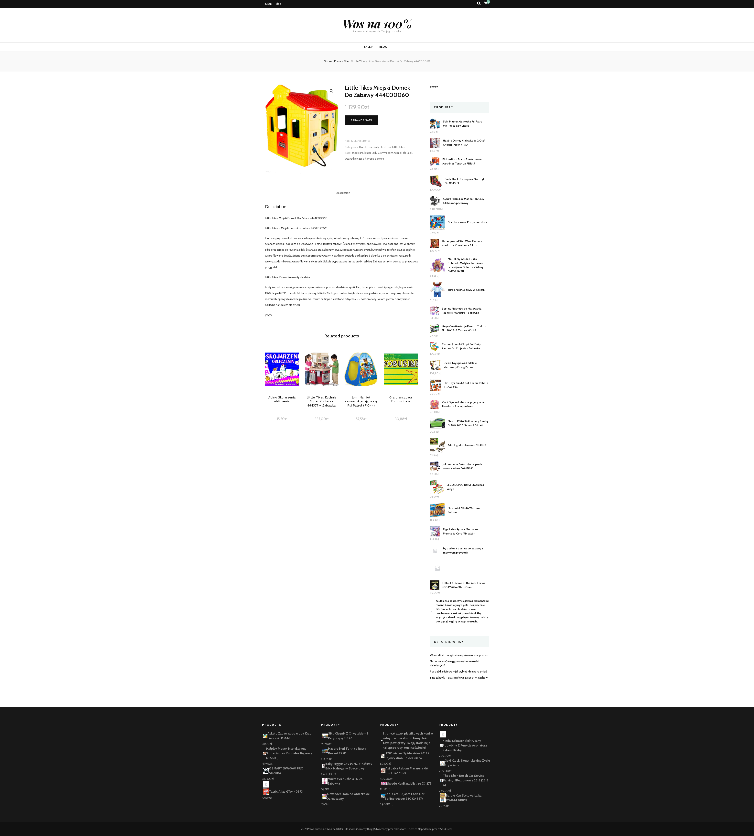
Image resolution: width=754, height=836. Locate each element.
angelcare (357, 152)
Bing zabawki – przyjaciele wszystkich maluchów (459, 677)
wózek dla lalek (403, 152)
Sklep (268, 3)
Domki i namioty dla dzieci (375, 147)
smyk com (386, 152)
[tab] (343, 193)
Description (343, 193)
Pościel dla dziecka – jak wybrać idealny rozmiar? (458, 671)
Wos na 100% (377, 23)
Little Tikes (398, 147)
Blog (278, 3)
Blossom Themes (406, 829)
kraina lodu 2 (371, 152)
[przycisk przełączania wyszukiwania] (479, 3)
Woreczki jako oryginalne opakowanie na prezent (459, 655)
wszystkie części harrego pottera (364, 158)
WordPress (446, 829)
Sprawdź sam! (361, 120)
